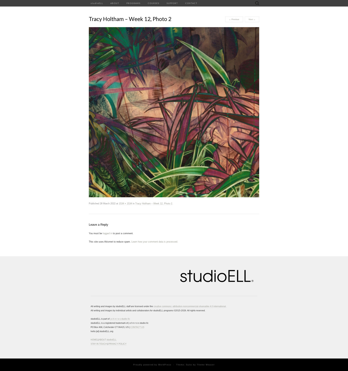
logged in (107, 233)
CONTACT (191, 3)
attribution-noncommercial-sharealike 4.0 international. (199, 306)
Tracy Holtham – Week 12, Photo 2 (153, 203)
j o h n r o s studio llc (120, 319)
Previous (234, 19)
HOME (94, 339)
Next (252, 19)
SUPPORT (172, 3)
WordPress (164, 365)
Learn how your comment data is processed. (154, 241)
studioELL (97, 3)
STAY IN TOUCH (99, 344)
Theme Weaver (206, 365)
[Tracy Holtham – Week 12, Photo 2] (174, 112)
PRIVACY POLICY (118, 344)
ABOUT (114, 3)
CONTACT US (137, 327)
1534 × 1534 (125, 203)
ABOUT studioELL (108, 339)
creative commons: (163, 306)
